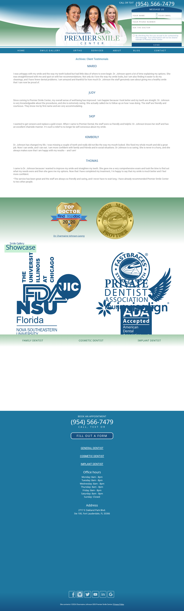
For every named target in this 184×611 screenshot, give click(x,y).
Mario (92, 66)
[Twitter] (87, 596)
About (117, 50)
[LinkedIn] (103, 596)
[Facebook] (72, 596)
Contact (160, 50)
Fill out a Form (92, 436)
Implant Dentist (149, 340)
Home (21, 50)
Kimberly (92, 137)
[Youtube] (95, 596)
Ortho (77, 50)
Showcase (20, 247)
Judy (92, 92)
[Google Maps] (111, 596)
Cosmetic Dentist (91, 340)
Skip (92, 116)
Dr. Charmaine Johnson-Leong (69, 235)
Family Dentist (32, 340)
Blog (136, 50)
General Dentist (92, 448)
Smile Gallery (50, 50)
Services (97, 50)
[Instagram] (80, 596)
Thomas (92, 161)
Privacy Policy (118, 604)
